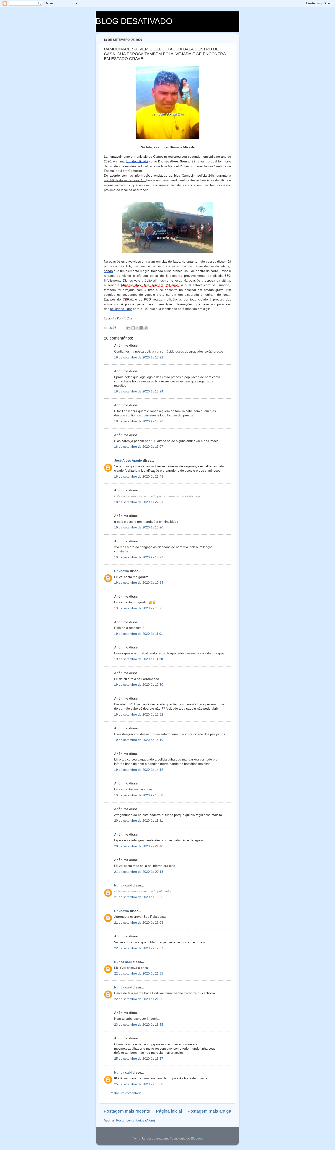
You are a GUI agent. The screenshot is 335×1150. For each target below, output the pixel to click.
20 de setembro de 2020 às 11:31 (138, 820)
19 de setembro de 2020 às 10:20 (138, 527)
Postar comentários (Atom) (135, 1120)
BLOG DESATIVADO (134, 21)
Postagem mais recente (127, 1111)
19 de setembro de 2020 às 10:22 (138, 557)
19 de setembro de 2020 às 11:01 (138, 633)
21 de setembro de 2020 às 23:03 (138, 922)
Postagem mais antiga (209, 1111)
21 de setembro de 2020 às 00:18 (138, 871)
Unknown (121, 571)
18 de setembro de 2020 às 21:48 (138, 476)
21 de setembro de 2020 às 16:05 (138, 897)
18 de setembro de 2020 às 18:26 (138, 421)
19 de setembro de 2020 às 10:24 (138, 582)
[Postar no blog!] (133, 328)
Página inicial (169, 1111)
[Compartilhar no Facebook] (141, 328)
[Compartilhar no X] (137, 328)
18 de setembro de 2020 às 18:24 (138, 391)
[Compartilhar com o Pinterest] (146, 328)
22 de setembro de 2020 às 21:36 (138, 999)
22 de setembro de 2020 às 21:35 (138, 973)
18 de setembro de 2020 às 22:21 (138, 502)
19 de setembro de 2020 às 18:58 (138, 795)
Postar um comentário (126, 1093)
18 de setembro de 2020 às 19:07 (138, 446)
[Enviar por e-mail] (128, 328)
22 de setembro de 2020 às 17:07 (138, 948)
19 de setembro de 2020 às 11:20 (138, 659)
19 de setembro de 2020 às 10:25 (138, 608)
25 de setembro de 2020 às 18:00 (138, 1084)
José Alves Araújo (128, 460)
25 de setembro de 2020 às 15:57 (138, 1058)
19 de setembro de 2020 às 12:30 (138, 684)
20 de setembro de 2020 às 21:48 (138, 846)
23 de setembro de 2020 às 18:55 (138, 1024)
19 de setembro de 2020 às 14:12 (138, 769)
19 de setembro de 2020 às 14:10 (138, 740)
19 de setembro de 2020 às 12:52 (138, 714)
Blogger (196, 1138)
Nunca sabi (123, 885)
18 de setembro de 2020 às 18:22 (138, 357)
